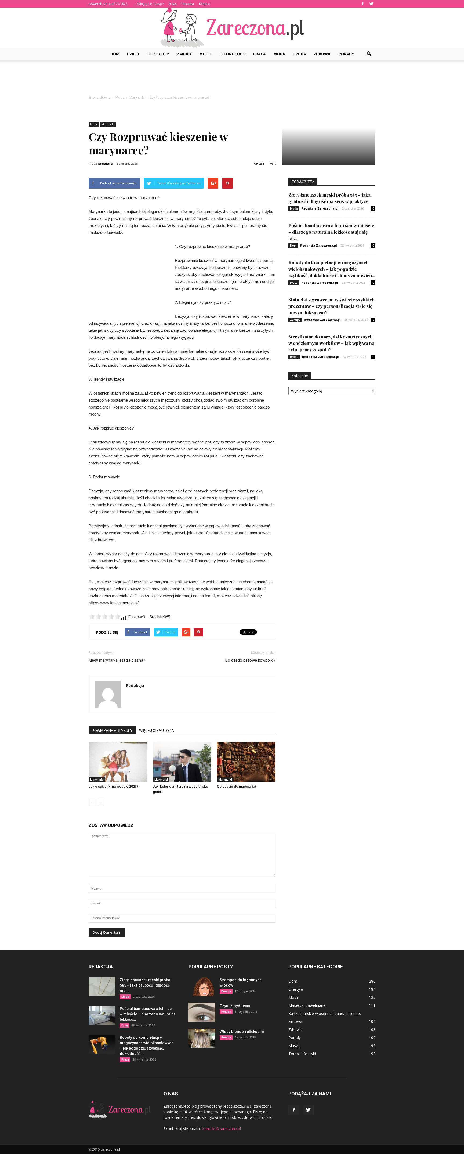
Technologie (232, 53)
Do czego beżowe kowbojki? (250, 660)
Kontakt (204, 4)
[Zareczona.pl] (232, 28)
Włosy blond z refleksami (242, 1031)
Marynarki (108, 124)
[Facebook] (362, 4)
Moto (205, 53)
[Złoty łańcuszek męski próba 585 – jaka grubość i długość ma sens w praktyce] (102, 986)
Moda (279, 53)
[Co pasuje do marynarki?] (246, 762)
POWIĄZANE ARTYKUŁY (112, 731)
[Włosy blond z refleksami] (202, 1038)
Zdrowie (322, 53)
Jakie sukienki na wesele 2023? (113, 786)
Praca (259, 53)
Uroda (299, 53)
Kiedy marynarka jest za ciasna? (117, 660)
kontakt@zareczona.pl (221, 1128)
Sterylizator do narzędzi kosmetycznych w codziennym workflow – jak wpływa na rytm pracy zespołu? (331, 343)
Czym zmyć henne (235, 1006)
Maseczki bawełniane (306, 1005)
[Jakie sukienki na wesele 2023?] (118, 762)
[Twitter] (371, 4)
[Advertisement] (232, 79)
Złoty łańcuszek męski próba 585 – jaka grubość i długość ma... (145, 985)
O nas (172, 4)
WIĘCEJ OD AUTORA (156, 731)
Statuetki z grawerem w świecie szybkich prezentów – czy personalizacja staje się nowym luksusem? (331, 306)
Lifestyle (155, 53)
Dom (114, 53)
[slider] (105, 616)
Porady (346, 53)
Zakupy (184, 53)
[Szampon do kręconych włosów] (202, 986)
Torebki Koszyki (302, 1053)
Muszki (294, 1045)
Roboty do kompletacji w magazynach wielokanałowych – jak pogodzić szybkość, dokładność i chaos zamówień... (331, 268)
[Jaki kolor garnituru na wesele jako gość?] (182, 762)
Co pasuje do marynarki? (236, 786)
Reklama (188, 4)
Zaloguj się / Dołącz (150, 4)
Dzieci (133, 53)
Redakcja (105, 163)
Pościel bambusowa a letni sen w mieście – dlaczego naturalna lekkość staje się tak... (331, 231)
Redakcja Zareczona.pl (320, 208)
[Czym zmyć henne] (202, 1012)
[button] (369, 54)
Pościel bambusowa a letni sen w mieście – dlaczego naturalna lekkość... (148, 1014)
